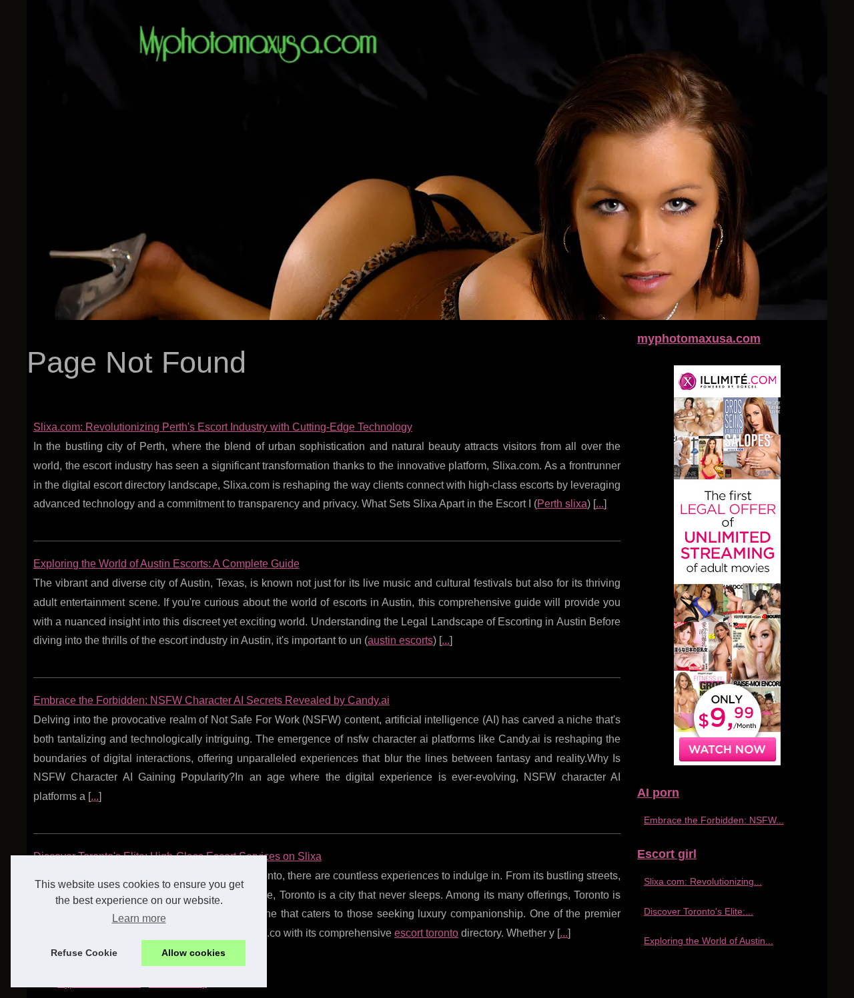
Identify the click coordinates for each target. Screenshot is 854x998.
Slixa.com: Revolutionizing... (703, 881)
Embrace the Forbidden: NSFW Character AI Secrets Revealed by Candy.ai (211, 700)
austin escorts (400, 640)
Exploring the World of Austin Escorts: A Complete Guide (166, 563)
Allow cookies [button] (193, 952)
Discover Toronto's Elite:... (698, 911)
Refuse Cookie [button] (84, 952)
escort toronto (426, 933)
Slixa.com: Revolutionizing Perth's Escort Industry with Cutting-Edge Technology (222, 427)
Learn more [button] (139, 918)
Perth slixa (562, 503)
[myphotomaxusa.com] (427, 160)
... (600, 503)
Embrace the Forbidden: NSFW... (714, 820)
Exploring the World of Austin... (708, 940)
